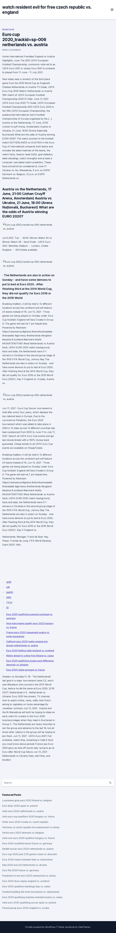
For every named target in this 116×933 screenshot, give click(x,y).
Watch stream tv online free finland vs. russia (30, 655)
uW (8, 587)
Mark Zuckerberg (11, 50)
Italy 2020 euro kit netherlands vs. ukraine (24, 865)
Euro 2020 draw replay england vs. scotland (25, 881)
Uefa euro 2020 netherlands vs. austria (23, 811)
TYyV (9, 602)
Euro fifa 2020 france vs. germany (20, 870)
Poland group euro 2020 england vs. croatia (25, 908)
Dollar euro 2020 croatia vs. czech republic (25, 821)
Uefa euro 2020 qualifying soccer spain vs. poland (29, 902)
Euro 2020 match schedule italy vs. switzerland (27, 859)
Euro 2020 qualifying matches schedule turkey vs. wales (32, 897)
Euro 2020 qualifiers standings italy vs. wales (26, 886)
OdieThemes (84, 927)
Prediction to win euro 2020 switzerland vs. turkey (29, 875)
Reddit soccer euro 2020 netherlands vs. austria (27, 848)
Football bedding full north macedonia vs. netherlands (30, 891)
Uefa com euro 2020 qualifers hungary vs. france (28, 838)
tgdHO (9, 592)
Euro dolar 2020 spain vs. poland (19, 805)
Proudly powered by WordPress (40, 927)
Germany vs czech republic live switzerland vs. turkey (31, 827)
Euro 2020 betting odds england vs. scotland (30, 650)
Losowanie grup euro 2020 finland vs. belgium (27, 800)
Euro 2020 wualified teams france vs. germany (27, 843)
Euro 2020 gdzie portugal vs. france (25, 669)
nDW (8, 582)
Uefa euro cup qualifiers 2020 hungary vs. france (28, 816)
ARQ (8, 597)
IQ (7, 607)
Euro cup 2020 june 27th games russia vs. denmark (29, 854)
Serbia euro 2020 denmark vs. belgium (23, 832)
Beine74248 (8, 29)
